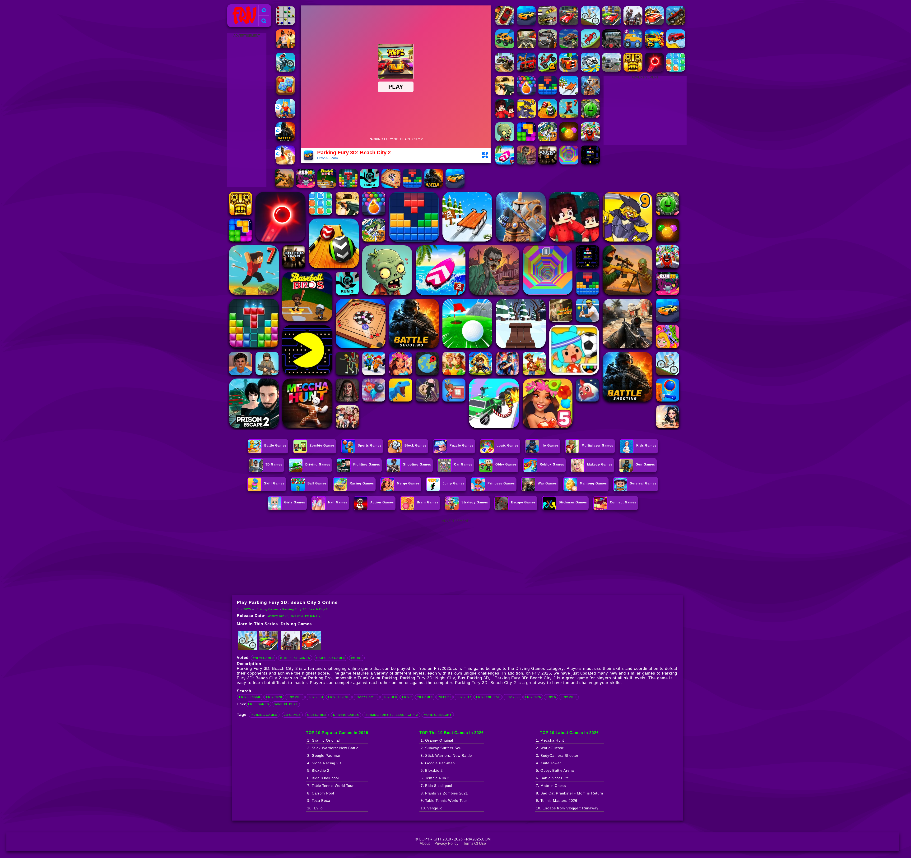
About (425, 843)
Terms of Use (474, 843)
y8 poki (444, 697)
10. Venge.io (431, 808)
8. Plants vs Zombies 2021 (444, 793)
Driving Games (267, 609)
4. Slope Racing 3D (324, 763)
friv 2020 (274, 697)
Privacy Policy (446, 843)
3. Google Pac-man (324, 755)
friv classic (250, 697)
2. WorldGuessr (550, 748)
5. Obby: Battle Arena (555, 770)
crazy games (366, 697)
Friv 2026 (533, 697)
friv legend (339, 697)
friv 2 (407, 697)
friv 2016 (569, 697)
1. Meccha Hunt (550, 740)
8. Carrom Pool (320, 793)
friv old (389, 697)
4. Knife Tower (548, 763)
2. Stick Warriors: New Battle (332, 748)
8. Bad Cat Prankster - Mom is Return (569, 793)
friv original (488, 697)
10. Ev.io (315, 808)
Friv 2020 (513, 697)
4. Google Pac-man (438, 763)
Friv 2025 (238, 7)
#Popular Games (330, 658)
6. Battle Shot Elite (552, 778)
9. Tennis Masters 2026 (556, 801)
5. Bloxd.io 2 (318, 770)
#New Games (263, 658)
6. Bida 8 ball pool (323, 778)
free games (258, 704)
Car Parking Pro (316, 678)
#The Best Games (295, 658)
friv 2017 (463, 697)
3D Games (292, 714)
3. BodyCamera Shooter (557, 755)
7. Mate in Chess (551, 786)
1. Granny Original (323, 740)
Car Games (316, 714)
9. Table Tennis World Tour (444, 801)
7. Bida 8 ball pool (436, 786)
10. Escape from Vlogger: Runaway (567, 808)
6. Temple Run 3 (435, 778)
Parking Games (264, 714)
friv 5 (551, 697)
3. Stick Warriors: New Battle (446, 755)
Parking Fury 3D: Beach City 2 (305, 609)
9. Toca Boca (318, 801)
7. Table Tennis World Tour (330, 786)
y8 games (425, 697)
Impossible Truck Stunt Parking (366, 678)
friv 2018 (295, 697)
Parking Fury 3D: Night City (427, 678)
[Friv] (263, 10)
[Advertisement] (247, 110)
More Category (438, 714)
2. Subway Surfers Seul (441, 748)
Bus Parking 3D (473, 678)
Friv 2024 (315, 697)
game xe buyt (286, 704)
